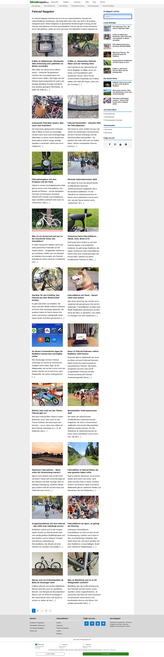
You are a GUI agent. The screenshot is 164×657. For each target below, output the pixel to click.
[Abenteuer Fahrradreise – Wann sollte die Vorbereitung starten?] (48, 453)
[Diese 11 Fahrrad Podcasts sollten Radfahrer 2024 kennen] (84, 335)
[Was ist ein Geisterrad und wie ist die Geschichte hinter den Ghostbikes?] (48, 220)
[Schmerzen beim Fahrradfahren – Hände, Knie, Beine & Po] (84, 220)
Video (87, 2)
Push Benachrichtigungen (37, 628)
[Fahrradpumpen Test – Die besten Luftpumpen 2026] (107, 28)
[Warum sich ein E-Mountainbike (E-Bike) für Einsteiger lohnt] (48, 563)
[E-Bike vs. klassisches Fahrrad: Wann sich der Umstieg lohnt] (84, 45)
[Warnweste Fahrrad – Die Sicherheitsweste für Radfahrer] (107, 54)
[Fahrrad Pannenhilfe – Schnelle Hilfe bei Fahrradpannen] (84, 106)
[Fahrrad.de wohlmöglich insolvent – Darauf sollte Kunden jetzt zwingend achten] (107, 100)
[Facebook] (110, 144)
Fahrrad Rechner (110, 114)
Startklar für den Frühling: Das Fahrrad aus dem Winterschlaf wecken (46, 297)
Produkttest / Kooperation (37, 622)
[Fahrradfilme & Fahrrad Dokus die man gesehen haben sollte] (84, 453)
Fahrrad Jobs (33, 631)
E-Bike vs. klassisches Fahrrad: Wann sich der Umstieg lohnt (120, 70)
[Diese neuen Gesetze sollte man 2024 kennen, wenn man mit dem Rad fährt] (107, 92)
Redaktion (59, 633)
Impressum (60, 625)
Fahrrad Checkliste (108, 6)
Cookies (59, 631)
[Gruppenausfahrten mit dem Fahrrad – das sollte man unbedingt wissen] (48, 507)
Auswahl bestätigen (50, 653)
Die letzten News (110, 78)
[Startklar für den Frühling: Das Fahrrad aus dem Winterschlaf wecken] (48, 279)
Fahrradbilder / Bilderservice (37, 625)
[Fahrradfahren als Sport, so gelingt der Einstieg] (84, 507)
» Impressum (112, 649)
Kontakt (59, 622)
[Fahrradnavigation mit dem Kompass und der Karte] (48, 163)
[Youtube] (120, 144)
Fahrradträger (36, 6)
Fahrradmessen (109, 117)
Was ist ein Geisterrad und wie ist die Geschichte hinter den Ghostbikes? (47, 238)
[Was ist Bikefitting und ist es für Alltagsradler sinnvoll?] (84, 563)
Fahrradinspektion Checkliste (113, 120)
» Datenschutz (105, 649)
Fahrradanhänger (93, 6)
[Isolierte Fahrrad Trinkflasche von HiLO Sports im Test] (107, 62)
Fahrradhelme (63, 6)
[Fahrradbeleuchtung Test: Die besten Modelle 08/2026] (107, 46)
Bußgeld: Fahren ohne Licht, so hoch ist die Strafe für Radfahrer (122, 84)
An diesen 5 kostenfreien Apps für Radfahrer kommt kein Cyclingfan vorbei (47, 353)
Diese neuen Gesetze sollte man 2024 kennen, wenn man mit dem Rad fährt (122, 92)
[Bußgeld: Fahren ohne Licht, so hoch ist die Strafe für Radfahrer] (107, 84)
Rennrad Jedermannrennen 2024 (82, 179)
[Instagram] (115, 144)
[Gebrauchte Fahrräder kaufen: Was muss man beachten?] (48, 106)
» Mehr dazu (37, 647)
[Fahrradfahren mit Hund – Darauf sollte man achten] (84, 279)
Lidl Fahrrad (108, 129)
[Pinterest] (126, 144)
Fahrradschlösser (49, 6)
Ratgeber (66, 2)
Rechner (102, 2)
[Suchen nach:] (118, 17)
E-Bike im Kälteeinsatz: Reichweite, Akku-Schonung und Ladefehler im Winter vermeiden (48, 63)
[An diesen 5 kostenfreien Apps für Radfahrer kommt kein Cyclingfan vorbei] (48, 335)
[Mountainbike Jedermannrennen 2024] (84, 394)
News (94, 2)
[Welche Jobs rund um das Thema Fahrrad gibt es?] (48, 394)
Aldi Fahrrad (108, 132)
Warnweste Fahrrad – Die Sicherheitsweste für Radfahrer (121, 54)
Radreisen (77, 2)
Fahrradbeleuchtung (77, 6)
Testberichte (54, 2)
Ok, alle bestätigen (105, 653)
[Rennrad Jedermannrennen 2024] (84, 163)
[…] (48, 90)
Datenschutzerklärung (63, 628)
